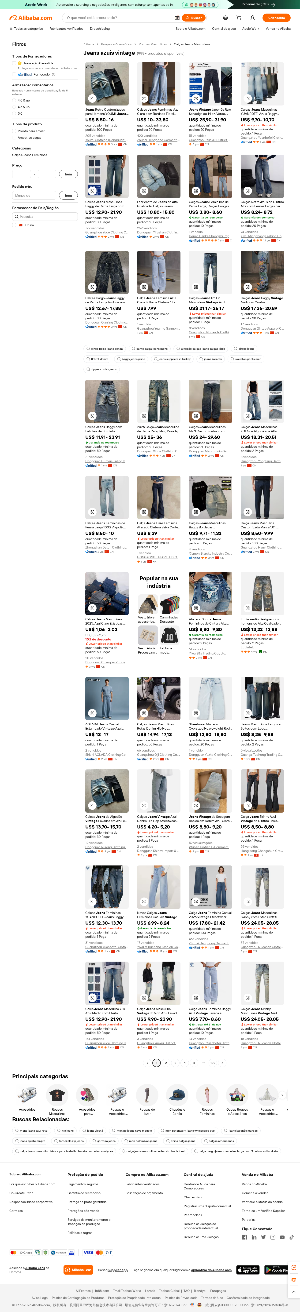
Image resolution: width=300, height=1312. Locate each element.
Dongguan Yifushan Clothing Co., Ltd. (158, 232)
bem (68, 174)
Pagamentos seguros (83, 1184)
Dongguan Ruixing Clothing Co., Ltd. (107, 847)
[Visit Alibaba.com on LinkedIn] (254, 1237)
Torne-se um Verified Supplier (263, 1211)
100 (212, 1063)
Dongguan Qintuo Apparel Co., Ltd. (262, 328)
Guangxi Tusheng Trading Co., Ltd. (262, 754)
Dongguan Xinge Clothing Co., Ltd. (158, 451)
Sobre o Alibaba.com (25, 1174)
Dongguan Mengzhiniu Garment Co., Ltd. (210, 451)
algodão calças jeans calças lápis (203, 348)
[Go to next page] (222, 1063)
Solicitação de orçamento (144, 1193)
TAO (187, 1291)
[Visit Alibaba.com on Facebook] (245, 1237)
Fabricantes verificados (143, 1184)
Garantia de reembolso (84, 1193)
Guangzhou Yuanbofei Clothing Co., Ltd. (262, 137)
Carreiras (16, 1211)
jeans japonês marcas (243, 1130)
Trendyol (200, 1291)
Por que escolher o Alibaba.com (32, 1184)
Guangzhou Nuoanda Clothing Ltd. (210, 332)
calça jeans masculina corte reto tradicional (156, 1151)
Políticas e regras (80, 1233)
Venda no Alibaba (254, 1184)
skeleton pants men (248, 359)
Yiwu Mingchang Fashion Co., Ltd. (262, 236)
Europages (218, 1291)
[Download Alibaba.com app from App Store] (247, 1270)
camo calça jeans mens (152, 348)
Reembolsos (193, 1215)
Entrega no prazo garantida (87, 1202)
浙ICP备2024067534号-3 (269, 1305)
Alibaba (88, 44)
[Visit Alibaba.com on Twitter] (263, 1237)
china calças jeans (183, 1141)
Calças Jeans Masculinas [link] (192, 44)
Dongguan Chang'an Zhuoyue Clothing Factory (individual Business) (107, 662)
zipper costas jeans (104, 369)
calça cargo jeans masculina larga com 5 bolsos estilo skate (238, 1151)
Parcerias (248, 1219)
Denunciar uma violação (201, 1237)
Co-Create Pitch (21, 1193)
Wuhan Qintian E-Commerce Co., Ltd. (210, 847)
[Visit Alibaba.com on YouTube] (282, 1237)
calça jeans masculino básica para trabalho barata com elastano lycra (66, 1151)
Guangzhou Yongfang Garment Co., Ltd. (262, 461)
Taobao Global (169, 1291)
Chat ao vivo (193, 1197)
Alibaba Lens (35, 1268)
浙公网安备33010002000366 (226, 1305)
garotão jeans (106, 1141)
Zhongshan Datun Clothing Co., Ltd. (107, 547)
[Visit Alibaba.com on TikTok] (291, 1237)
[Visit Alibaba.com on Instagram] (273, 1237)
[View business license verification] (192, 1305)
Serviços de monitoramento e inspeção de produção (89, 1222)
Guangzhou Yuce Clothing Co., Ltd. (107, 232)
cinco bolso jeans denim (107, 348)
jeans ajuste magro (32, 1141)
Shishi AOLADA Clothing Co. (105, 754)
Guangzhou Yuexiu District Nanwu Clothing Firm (210, 140)
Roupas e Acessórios (116, 44)
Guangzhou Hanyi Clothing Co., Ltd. (262, 547)
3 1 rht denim (99, 359)
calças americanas (221, 1141)
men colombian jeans (143, 1141)
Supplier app (118, 1270)
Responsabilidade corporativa (30, 1202)
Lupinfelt (247, 647)
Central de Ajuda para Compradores (199, 1186)
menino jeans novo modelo (134, 1130)
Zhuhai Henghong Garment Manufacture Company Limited (158, 140)
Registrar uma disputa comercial (207, 1206)
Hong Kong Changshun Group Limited (262, 851)
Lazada (150, 1291)
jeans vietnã (95, 1130)
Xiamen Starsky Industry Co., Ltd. (210, 553)
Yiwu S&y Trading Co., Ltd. (207, 653)
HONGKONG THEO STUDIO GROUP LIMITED (158, 557)
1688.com (102, 1291)
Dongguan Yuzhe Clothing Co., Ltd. (210, 754)
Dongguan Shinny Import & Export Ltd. (158, 851)
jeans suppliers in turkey (175, 359)
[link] (294, 1267)
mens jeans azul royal (34, 1130)
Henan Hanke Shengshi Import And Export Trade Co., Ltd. (210, 236)
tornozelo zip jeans (71, 1141)
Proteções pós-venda (83, 1211)
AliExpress (83, 1291)
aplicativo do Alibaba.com (211, 1270)
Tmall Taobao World (127, 1291)
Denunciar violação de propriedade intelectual (201, 1226)
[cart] (239, 18)
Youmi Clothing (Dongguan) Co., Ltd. (107, 140)
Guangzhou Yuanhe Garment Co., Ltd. (158, 328)
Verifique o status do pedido (262, 1202)
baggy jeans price (133, 359)
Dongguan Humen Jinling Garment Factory (107, 461)
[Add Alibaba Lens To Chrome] (78, 1270)
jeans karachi (213, 359)
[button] (177, 18)
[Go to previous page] (147, 1063)
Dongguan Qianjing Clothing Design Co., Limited (107, 322)
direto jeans (246, 348)
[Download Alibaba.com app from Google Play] (277, 1270)
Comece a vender (255, 1193)
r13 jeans (68, 1130)
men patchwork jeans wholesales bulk (190, 1130)
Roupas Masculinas (153, 44)
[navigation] (45, 554)
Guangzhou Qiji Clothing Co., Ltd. (158, 754)
